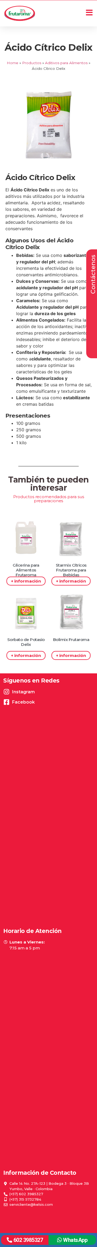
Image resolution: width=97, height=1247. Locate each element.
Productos (31, 63)
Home (12, 63)
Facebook (23, 702)
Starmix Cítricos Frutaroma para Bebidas (71, 570)
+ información (26, 581)
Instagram (23, 691)
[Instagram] (6, 692)
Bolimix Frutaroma (71, 639)
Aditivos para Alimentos (66, 63)
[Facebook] (6, 702)
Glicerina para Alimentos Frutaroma (26, 570)
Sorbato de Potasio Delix (26, 642)
